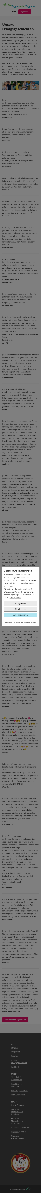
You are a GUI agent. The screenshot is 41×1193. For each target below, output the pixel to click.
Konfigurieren (15, 597)
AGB (15, 623)
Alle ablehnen (20, 609)
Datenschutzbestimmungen (27, 623)
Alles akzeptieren (20, 615)
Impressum (8, 623)
